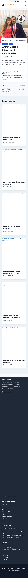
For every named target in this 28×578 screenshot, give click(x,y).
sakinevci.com (14, 574)
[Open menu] (25, 5)
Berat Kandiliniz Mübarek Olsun (22, 88)
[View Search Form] (25, 1)
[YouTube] (18, 1)
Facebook (5, 555)
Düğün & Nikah (6, 511)
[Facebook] (15, 1)
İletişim (3, 521)
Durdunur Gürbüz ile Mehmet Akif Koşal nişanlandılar (7, 88)
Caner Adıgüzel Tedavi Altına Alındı (11, 528)
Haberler (5, 44)
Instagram (5, 557)
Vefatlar (4, 509)
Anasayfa (4, 504)
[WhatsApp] (10, 1)
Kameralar (4, 518)
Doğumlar (4, 514)
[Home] (2, 40)
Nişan (10, 44)
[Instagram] (12, 1)
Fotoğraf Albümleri (7, 516)
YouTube (5, 559)
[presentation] (14, 119)
